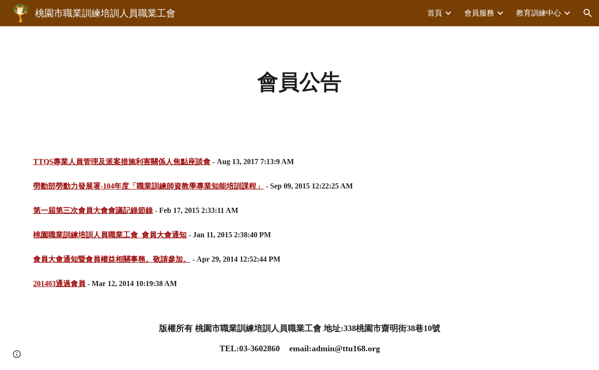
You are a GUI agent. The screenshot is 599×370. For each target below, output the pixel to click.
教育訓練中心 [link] (538, 13)
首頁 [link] (434, 13)
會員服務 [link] (479, 13)
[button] (588, 13)
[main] (299, 82)
